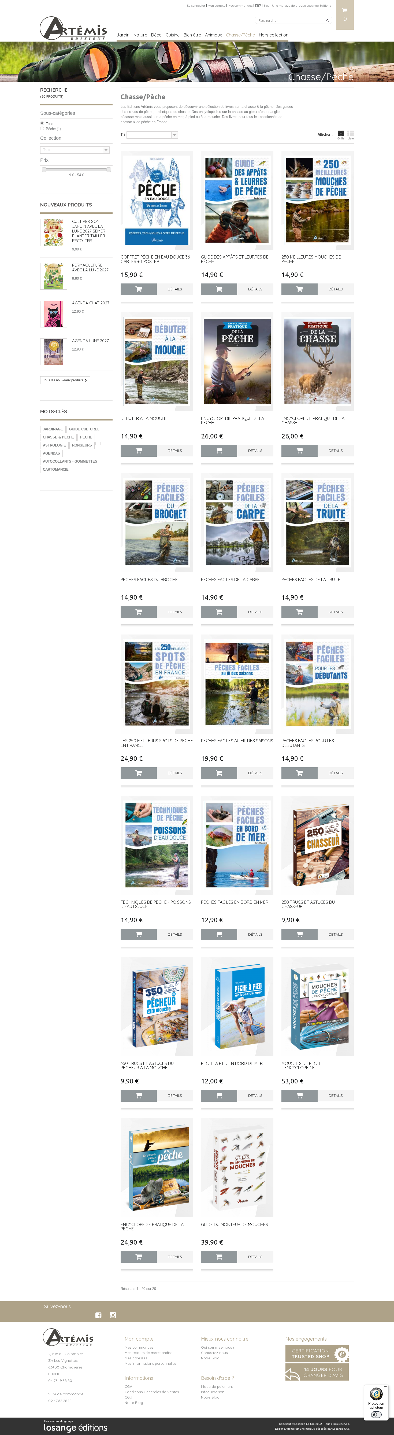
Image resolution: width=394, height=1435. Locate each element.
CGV (128, 1386)
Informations (139, 1378)
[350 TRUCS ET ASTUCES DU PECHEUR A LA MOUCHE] (157, 1006)
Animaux (213, 35)
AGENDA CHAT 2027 (90, 302)
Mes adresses (136, 1358)
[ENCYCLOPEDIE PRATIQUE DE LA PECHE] (237, 361)
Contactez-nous (214, 1353)
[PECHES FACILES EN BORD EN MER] (237, 845)
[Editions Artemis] (73, 26)
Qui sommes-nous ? (217, 1347)
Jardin (123, 35)
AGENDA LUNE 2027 (90, 340)
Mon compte (216, 5)
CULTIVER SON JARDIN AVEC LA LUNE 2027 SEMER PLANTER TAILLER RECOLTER (88, 231)
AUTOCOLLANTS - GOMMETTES (70, 461)
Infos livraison (212, 1392)
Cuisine (173, 35)
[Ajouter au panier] (139, 289)
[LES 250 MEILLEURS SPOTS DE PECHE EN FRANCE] (157, 684)
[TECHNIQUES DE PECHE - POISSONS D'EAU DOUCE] (157, 845)
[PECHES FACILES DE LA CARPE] (237, 523)
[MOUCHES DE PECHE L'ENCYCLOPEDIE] (317, 1006)
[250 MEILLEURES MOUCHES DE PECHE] (317, 200)
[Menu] (385, 1388)
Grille (340, 138)
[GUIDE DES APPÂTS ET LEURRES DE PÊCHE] (237, 200)
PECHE (86, 437)
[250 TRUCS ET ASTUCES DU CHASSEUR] (317, 845)
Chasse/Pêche (240, 35)
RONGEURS (82, 445)
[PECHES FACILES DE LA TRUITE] (317, 523)
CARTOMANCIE (56, 469)
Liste (351, 138)
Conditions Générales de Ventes (152, 1392)
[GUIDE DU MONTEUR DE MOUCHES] (237, 1168)
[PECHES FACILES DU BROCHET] (157, 523)
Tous (49, 124)
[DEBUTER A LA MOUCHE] (157, 361)
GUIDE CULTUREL (84, 429)
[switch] (376, 1414)
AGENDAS (51, 453)
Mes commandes (240, 5)
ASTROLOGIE (54, 445)
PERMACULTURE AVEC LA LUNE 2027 (90, 267)
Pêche (53, 129)
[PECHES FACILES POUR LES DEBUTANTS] (317, 684)
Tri (123, 134)
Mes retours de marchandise (149, 1353)
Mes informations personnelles (150, 1363)
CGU (128, 1397)
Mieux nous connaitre (224, 1339)
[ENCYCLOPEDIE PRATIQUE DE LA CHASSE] (317, 361)
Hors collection (273, 35)
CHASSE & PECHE (58, 437)
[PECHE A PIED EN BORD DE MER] (237, 1006)
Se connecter (196, 5)
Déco (156, 35)
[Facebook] (99, 1315)
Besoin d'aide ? (217, 1378)
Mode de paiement (217, 1386)
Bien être (192, 35)
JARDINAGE (53, 429)
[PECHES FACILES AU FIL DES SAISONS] (237, 684)
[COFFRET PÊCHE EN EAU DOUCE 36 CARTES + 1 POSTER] (157, 200)
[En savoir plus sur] (98, 443)
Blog (266, 5)
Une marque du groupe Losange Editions (301, 5)
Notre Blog (210, 1358)
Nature (140, 35)
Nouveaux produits (66, 205)
